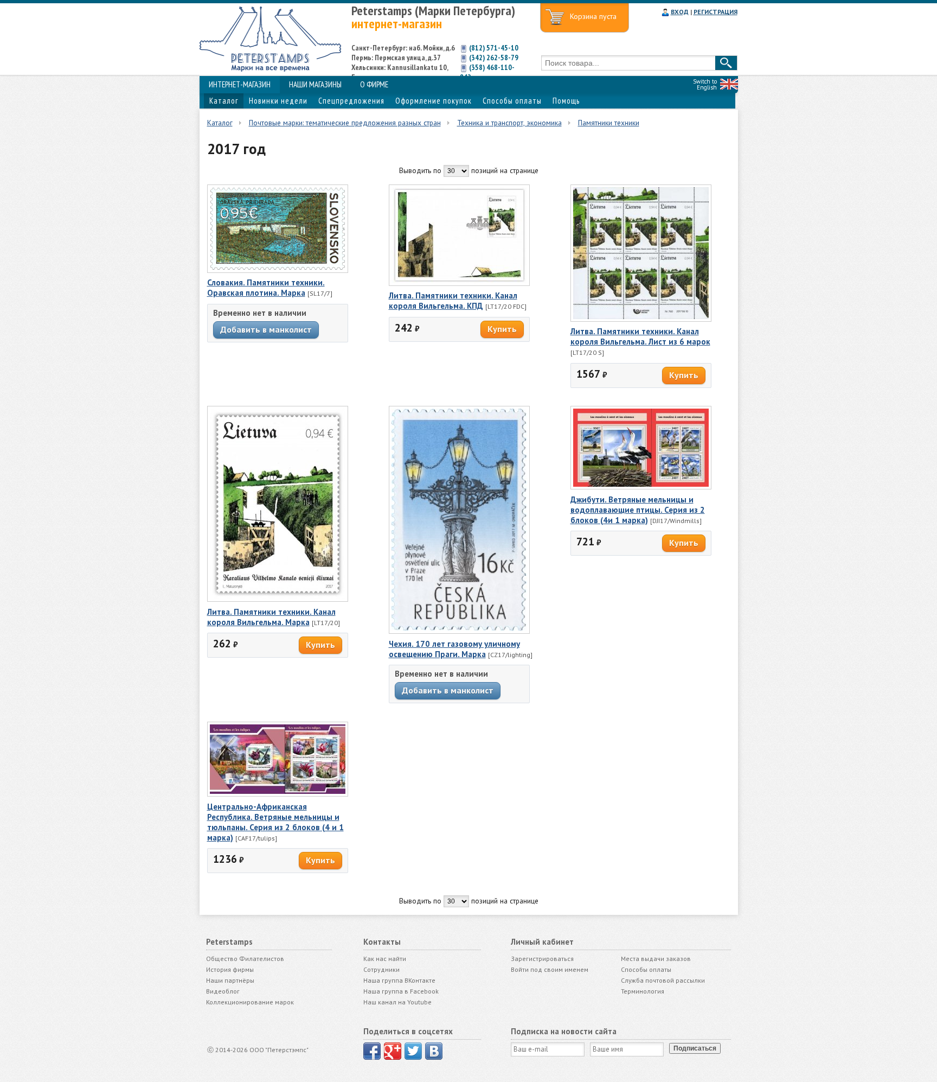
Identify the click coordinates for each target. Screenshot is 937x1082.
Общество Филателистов (245, 958)
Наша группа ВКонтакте (399, 980)
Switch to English (705, 84)
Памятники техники (608, 123)
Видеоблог (223, 991)
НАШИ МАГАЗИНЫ (315, 84)
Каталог (223, 101)
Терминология (642, 991)
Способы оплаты (512, 101)
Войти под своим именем (549, 969)
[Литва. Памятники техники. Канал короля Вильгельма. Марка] (277, 599)
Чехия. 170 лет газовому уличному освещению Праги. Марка (454, 649)
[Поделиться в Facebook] (372, 1051)
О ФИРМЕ (374, 84)
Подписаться (694, 1048)
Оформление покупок (433, 101)
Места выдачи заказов (656, 958)
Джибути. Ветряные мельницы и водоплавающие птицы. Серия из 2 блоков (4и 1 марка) (637, 509)
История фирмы (230, 969)
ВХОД (680, 12)
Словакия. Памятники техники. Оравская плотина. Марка (266, 287)
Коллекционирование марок (250, 1002)
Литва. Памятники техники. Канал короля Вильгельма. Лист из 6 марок (640, 336)
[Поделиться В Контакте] (433, 1051)
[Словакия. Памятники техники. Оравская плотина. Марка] (277, 270)
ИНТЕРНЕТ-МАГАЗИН (240, 84)
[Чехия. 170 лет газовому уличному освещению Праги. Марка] (459, 631)
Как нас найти (384, 958)
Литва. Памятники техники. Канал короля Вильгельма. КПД (453, 300)
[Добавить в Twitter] (413, 1051)
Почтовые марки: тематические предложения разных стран (345, 123)
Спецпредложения (351, 101)
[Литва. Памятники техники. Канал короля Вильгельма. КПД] (459, 283)
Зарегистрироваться (542, 958)
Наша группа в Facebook (401, 991)
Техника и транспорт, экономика (509, 123)
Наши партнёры (230, 980)
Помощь (566, 101)
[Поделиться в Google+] (392, 1051)
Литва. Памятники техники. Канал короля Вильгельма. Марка (271, 617)
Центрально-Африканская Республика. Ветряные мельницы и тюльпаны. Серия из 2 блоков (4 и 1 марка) (275, 822)
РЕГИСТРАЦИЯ (715, 12)
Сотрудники (381, 969)
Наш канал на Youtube (397, 1002)
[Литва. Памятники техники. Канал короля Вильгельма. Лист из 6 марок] (640, 319)
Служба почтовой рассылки (663, 980)
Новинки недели (278, 101)
